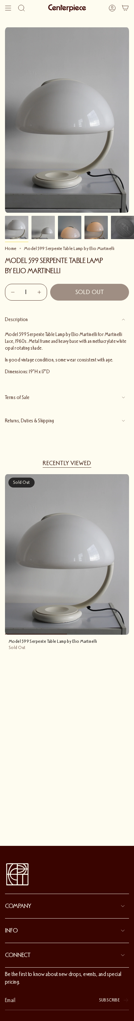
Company (18, 906)
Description (16, 319)
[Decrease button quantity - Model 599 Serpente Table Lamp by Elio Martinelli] (13, 292)
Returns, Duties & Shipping (29, 421)
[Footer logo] (17, 874)
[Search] (21, 8)
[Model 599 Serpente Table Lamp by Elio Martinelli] (67, 554)
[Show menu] (8, 8)
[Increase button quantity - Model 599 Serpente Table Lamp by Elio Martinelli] (38, 292)
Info (11, 930)
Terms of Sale (17, 397)
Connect (18, 955)
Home (11, 248)
